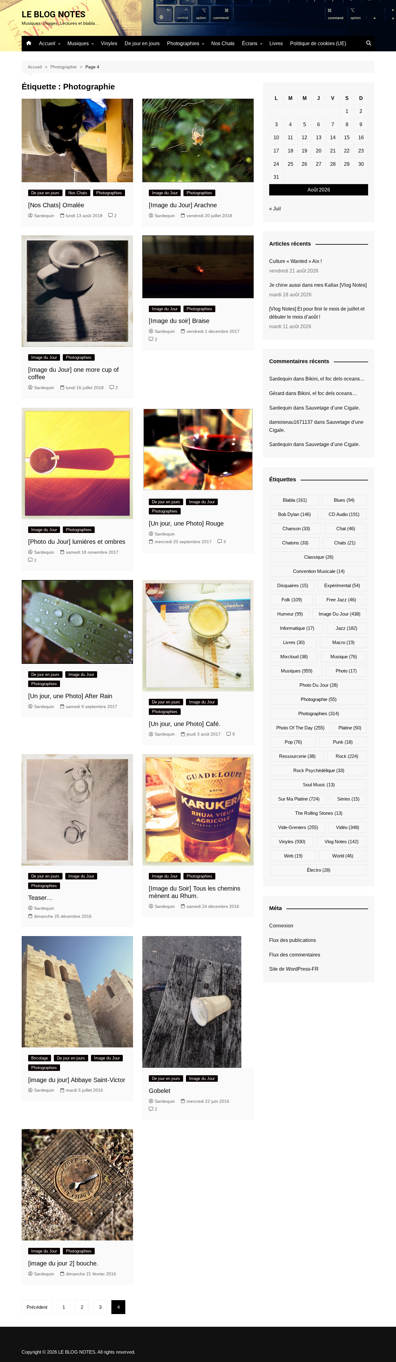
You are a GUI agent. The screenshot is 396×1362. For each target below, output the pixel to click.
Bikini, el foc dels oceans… (335, 378)
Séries (348, 798)
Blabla (295, 500)
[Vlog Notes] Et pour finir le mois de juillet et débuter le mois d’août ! (316, 313)
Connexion (281, 925)
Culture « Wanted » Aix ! (295, 261)
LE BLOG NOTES (53, 14)
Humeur (290, 614)
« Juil (275, 208)
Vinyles (109, 43)
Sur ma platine (299, 798)
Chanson (296, 528)
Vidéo (347, 827)
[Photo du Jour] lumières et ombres (76, 541)
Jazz (346, 628)
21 (333, 150)
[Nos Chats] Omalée (56, 205)
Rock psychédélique (318, 770)
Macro (343, 642)
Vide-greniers (298, 827)
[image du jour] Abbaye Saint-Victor (76, 1079)
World (342, 855)
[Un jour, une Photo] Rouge (186, 523)
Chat (345, 528)
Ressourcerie (297, 756)
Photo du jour (318, 685)
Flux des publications (292, 940)
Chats (344, 542)
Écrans (249, 43)
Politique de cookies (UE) (318, 43)
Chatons (295, 542)
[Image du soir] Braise (179, 320)
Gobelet (160, 1090)
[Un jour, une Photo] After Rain (70, 696)
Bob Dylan (294, 514)
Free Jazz (341, 599)
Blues (344, 500)
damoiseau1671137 (291, 422)
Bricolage (39, 1058)
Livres (276, 43)
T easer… (40, 897)
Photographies (183, 43)
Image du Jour (165, 193)
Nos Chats (223, 43)
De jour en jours (142, 43)
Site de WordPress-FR (294, 969)
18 (290, 150)
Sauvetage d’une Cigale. (332, 407)
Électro (318, 870)
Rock (347, 756)
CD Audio (344, 514)
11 (290, 137)
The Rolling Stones (318, 813)
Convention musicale (319, 571)
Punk (343, 742)
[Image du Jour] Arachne (183, 205)
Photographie (319, 699)
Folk (292, 599)
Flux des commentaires (294, 954)
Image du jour (339, 614)
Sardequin (44, 215)
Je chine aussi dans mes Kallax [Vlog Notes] (318, 285)
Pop (293, 742)
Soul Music (319, 784)
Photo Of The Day (300, 727)
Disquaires (292, 585)
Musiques (78, 43)
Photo (346, 670)
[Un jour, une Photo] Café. (185, 723)
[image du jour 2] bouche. (64, 1263)
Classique (319, 557)
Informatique (297, 628)
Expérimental (342, 585)
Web (293, 855)
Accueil (47, 43)
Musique (343, 656)
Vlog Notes (342, 841)
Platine (349, 727)
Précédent (37, 1307)
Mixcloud (294, 656)
